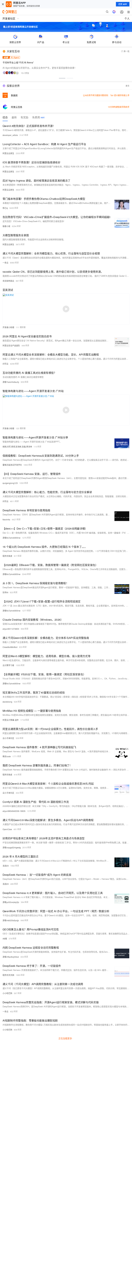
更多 (127, 85)
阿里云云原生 (8, 153)
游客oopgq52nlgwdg (12, 847)
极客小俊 (6, 226)
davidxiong (7, 701)
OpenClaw (7, 829)
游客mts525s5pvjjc (11, 920)
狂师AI (5, 592)
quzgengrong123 (10, 483)
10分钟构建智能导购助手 (118, 106)
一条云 (5, 262)
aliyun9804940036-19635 (14, 811)
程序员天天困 (8, 975)
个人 (127, 18)
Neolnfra (6, 519)
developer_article (10, 135)
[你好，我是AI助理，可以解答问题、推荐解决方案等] (114, 11)
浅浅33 (6, 865)
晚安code (7, 756)
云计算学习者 (8, 665)
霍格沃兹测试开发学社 (12, 464)
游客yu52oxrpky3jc (11, 902)
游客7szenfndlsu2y (11, 382)
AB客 (5, 938)
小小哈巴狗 (7, 993)
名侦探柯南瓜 (8, 280)
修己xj (5, 208)
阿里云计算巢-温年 (11, 720)
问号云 (5, 363)
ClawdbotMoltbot (10, 647)
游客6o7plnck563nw (11, 537)
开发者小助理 (8, 327)
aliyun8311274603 (11, 628)
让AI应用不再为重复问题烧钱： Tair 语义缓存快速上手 (106, 95)
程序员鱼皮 (7, 556)
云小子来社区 (8, 738)
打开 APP (122, 4)
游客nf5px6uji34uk (11, 956)
